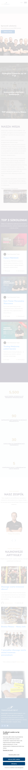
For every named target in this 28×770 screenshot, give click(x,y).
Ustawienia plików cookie (14, 754)
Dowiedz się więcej (8, 750)
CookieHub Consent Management (16, 767)
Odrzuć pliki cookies (14, 759)
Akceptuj (14, 763)
